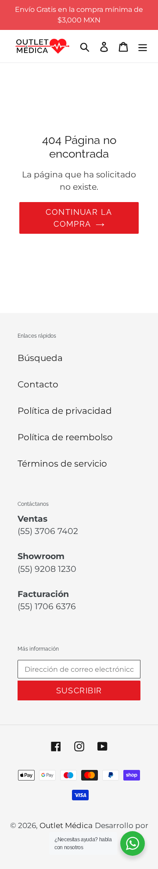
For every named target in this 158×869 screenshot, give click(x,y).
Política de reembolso (65, 437)
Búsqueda (40, 358)
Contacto (38, 384)
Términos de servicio (62, 463)
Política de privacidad (65, 410)
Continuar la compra (79, 217)
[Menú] (142, 46)
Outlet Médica (66, 825)
